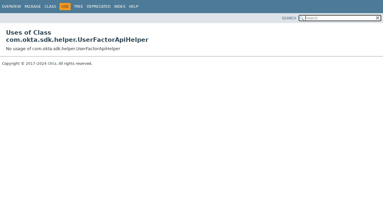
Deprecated (98, 6)
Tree (78, 6)
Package (33, 6)
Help (133, 6)
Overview (11, 6)
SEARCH (289, 18)
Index (119, 6)
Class (50, 6)
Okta (52, 64)
